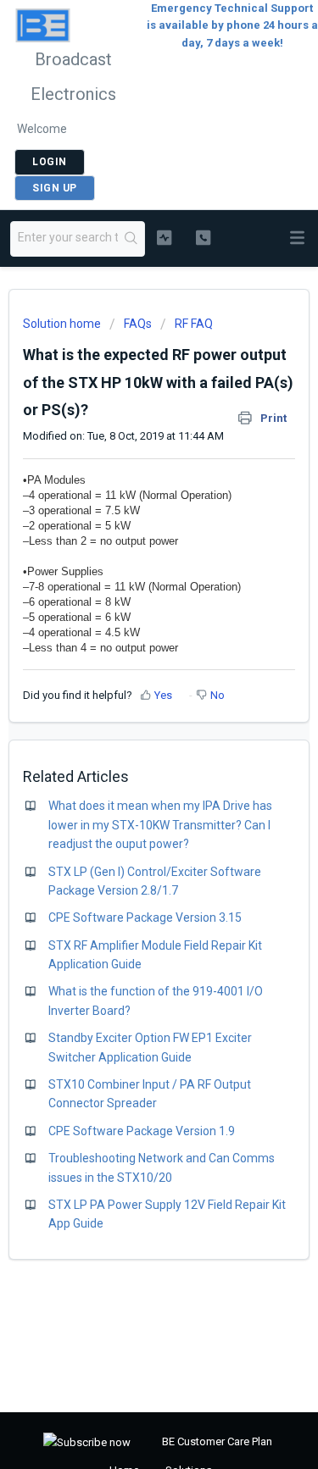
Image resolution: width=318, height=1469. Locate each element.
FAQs (138, 323)
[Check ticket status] (164, 237)
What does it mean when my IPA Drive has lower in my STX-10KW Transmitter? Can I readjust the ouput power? (160, 825)
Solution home (63, 323)
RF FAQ (194, 323)
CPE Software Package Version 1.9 (141, 1131)
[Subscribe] (87, 1442)
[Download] (128, 734)
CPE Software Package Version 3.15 (145, 917)
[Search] (131, 239)
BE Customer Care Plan (217, 1441)
